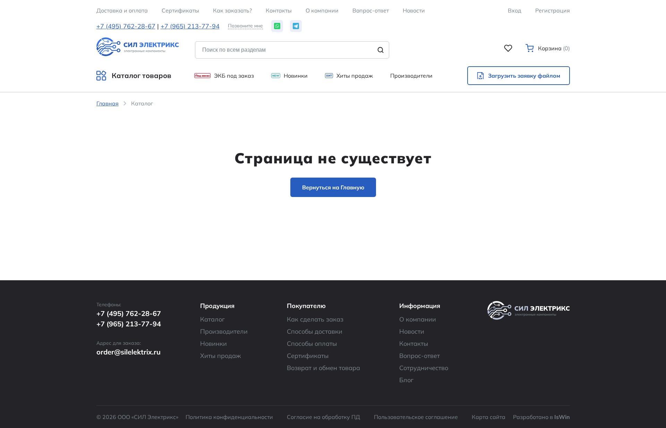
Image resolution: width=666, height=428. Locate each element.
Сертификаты (307, 356)
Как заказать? (232, 10)
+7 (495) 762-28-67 (125, 26)
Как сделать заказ (315, 319)
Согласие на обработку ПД (323, 416)
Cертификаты (180, 10)
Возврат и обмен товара (323, 368)
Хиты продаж (220, 356)
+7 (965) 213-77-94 (190, 26)
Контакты (279, 10)
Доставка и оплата (122, 10)
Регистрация (552, 10)
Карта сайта (488, 416)
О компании (322, 10)
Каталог (212, 319)
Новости (414, 10)
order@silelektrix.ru (128, 352)
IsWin (562, 416)
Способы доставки (314, 331)
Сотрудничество (423, 368)
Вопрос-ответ (370, 10)
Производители (224, 331)
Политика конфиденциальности (229, 416)
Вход (514, 10)
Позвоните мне (245, 26)
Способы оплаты (312, 344)
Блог (406, 380)
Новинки (213, 344)
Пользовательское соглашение (416, 416)
